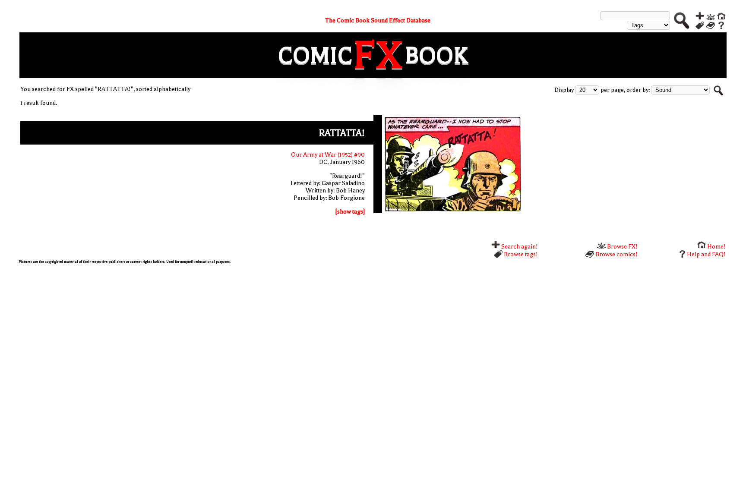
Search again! (519, 246)
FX (378, 55)
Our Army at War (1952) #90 (328, 154)
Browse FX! (622, 246)
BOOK (436, 55)
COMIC (315, 55)
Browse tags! (520, 254)
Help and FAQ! (706, 254)
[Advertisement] (278, 330)
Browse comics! (616, 254)
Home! (716, 246)
